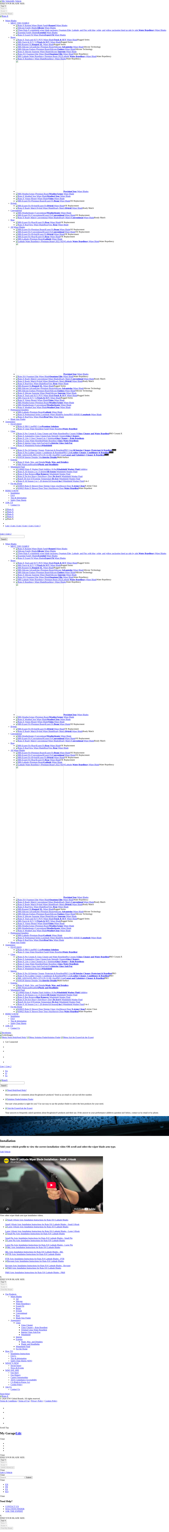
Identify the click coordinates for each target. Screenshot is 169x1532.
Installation (15, 493)
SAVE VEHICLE (7, 1468)
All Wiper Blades (18, 227)
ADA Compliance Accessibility (24, 1380)
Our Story (15, 1373)
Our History (16, 1375)
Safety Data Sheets (18, 500)
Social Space (16, 1365)
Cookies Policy (51, 1401)
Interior (14, 448)
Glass (13, 431)
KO (6, 1492)
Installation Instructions (20, 1354)
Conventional (16, 210)
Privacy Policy (37, 1401)
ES (6, 1489)
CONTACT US (12, 1506)
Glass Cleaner (27, 1325)
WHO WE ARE (12, 1370)
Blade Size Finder (18, 419)
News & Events (17, 1368)
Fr (6, 1073)
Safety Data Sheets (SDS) (21, 1361)
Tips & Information (19, 498)
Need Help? (22, 1037)
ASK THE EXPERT (14, 1511)
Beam (13, 37)
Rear (13, 220)
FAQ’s (13, 1356)
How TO (9, 1351)
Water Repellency (23, 1304)
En (6, 1071)
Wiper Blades (11, 21)
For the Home (16, 483)
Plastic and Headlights (30, 1344)
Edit (18, 1433)
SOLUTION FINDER (14, 1509)
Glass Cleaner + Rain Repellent (34, 1327)
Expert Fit (20, 1306)
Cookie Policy (16, 1384)
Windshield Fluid (18, 467)
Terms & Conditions (8, 1401)
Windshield (25, 1334)
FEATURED (16, 424)
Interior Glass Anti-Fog (30, 1332)
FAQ (13, 495)
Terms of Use (24, 1401)
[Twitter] (7, 1051)
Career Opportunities (19, 1377)
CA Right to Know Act (20, 1382)
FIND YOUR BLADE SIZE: (12, 3)
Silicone (19, 1301)
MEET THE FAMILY (20, 23)
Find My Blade (6, 14)
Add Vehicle (5, 1152)
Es (6, 1076)
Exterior (14, 460)
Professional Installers (20, 410)
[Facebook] (6, 1047)
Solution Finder (54, 1037)
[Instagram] (7, 1062)
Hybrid (14, 203)
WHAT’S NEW (12, 1363)
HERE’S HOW (11, 491)
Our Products (10, 1294)
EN (6, 1484)
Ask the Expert (87, 1037)
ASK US (9, 502)
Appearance (10, 422)
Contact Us (15, 505)
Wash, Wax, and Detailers (32, 1342)
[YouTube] (8, 1057)
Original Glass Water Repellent (34, 1330)
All (17, 1299)
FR (6, 1487)
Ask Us (8, 1387)
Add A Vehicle (6, 1472)
